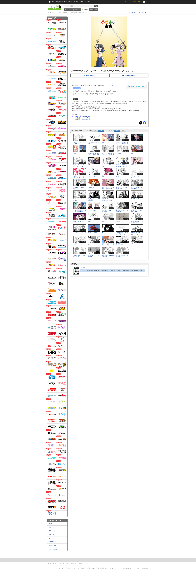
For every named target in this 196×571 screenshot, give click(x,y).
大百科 (73, 1)
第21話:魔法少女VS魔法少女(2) (94, 256)
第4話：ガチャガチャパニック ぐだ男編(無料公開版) (93, 155)
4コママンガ (52, 541)
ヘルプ (74, 568)
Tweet (140, 122)
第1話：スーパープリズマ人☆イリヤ (79, 143)
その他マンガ (52, 545)
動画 (53, 1)
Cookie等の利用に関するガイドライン (102, 568)
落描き (118, 176)
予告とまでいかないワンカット (137, 176)
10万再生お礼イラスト (137, 165)
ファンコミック (53, 549)
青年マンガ (52, 531)
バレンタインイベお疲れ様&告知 (94, 199)
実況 (77, 1)
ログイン (127, 1)
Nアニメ (82, 1)
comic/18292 (85, 118)
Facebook (144, 122)
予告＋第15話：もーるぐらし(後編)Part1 (79, 210)
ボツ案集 (118, 153)
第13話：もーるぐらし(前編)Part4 (79, 199)
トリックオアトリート (108, 244)
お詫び (118, 221)
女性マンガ (52, 538)
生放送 (61, 1)
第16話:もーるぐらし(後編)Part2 (108, 210)
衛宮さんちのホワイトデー (94, 233)
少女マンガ (52, 534)
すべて (51, 523)
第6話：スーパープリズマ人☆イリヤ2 (79, 165)
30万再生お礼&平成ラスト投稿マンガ (122, 233)
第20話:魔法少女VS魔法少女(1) (79, 256)
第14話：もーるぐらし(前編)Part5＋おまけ (108, 199)
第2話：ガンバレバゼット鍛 (93, 143)
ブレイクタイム (92, 210)
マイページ (144, 12)
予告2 (75, 153)
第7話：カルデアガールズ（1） (108, 165)
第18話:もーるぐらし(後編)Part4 (136, 210)
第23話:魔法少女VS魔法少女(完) (122, 256)
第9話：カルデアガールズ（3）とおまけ (79, 176)
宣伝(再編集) (119, 244)
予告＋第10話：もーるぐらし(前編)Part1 (108, 188)
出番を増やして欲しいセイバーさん (137, 233)
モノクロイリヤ (77, 244)
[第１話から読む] (109, 67)
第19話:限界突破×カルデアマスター (137, 222)
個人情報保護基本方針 (84, 568)
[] (111, 85)
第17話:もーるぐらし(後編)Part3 (122, 210)
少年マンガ (52, 527)
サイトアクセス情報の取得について (125, 568)
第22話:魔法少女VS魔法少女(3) (108, 256)
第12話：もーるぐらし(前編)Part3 (137, 188)
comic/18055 (86, 116)
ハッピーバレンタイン (79, 232)
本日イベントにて (135, 244)
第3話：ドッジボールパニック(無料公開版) (122, 143)
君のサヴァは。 (92, 187)
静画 (57, 1)
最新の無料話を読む (128, 75)
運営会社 (61, 568)
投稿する (134, 12)
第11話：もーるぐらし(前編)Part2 (122, 188)
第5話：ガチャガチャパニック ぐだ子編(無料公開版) (108, 155)
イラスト (77, 9)
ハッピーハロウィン (78, 221)
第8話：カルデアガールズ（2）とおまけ (122, 165)
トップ (68, 9)
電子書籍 (94, 9)
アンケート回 (91, 176)
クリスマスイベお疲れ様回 (79, 188)
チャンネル (67, 1)
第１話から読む (89, 75)
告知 (103, 221)
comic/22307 (85, 120)
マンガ (86, 9)
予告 (103, 142)
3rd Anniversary (135, 198)
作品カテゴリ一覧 (54, 520)
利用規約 (68, 568)
